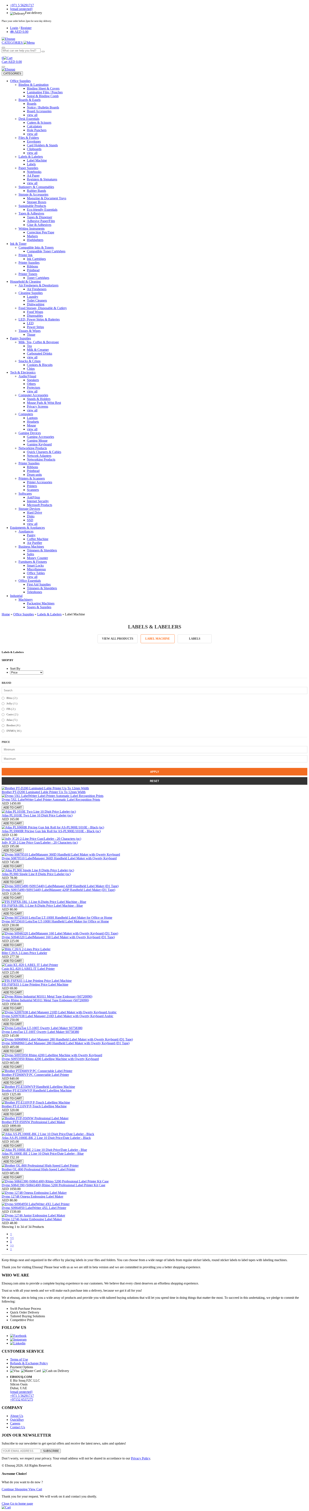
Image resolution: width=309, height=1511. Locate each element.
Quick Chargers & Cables (44, 452)
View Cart (35, 1489)
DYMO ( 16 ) (13, 730)
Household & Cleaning (25, 281)
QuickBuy (17, 1419)
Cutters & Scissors (39, 122)
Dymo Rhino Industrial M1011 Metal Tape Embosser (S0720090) (45, 1000)
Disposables (35, 315)
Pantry (31, 535)
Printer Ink (25, 255)
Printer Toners (27, 274)
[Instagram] (18, 1339)
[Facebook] (18, 1335)
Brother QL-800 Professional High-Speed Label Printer (38, 1169)
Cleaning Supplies (30, 293)
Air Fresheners (36, 289)
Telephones (34, 592)
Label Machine (37, 160)
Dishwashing (35, 304)
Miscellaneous (36, 569)
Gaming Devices (29, 433)
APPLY (154, 771)
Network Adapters (39, 455)
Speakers (33, 380)
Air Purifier (34, 543)
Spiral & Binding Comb (43, 96)
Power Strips (35, 327)
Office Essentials (29, 580)
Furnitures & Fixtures (32, 561)
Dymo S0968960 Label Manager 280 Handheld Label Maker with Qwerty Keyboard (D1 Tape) (65, 1043)
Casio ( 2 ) (12, 714)
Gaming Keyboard (39, 444)
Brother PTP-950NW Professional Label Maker (33, 1122)
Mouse (31, 425)
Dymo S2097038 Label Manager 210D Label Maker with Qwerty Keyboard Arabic (57, 1016)
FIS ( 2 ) (10, 708)
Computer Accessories (33, 395)
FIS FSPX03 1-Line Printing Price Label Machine (35, 984)
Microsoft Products (39, 505)
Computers (25, 414)
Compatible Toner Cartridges (46, 251)
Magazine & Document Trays (46, 198)
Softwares (25, 493)
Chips (31, 368)
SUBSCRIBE (51, 1451)
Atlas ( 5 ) (11, 719)
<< (12, 1237)
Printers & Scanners (31, 478)
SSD (30, 520)
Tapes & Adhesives (31, 213)
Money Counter (37, 558)
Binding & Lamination (33, 84)
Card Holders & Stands (42, 145)
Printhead (33, 270)
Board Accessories (39, 111)
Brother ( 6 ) (13, 725)
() (19, 31)
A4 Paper (33, 175)
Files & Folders (28, 137)
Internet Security (38, 501)
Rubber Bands (36, 190)
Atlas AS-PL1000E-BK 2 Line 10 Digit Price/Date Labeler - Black (46, 1138)
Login (14, 28)
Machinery (25, 599)
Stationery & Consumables (36, 187)
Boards (31, 103)
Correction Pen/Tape (40, 232)
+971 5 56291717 (22, 1395)
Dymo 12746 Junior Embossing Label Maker (32, 1219)
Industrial (16, 596)
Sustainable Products (32, 206)
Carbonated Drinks (39, 353)
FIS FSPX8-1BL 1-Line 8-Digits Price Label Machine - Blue (42, 905)
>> (12, 1245)
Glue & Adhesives (39, 225)
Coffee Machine (37, 539)
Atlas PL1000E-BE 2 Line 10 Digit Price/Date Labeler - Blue (43, 1153)
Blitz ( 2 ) (11, 698)
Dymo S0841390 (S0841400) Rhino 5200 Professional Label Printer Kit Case (53, 1185)
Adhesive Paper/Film (41, 221)
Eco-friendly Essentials (42, 209)
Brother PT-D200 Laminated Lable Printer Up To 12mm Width (44, 792)
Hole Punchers (36, 130)
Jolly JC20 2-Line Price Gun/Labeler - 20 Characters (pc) (40, 842)
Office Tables (36, 573)
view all (32, 115)
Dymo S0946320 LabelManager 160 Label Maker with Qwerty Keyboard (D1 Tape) (58, 937)
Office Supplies (20, 81)
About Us (16, 1416)
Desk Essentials (28, 119)
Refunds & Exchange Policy (29, 1363)
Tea (29, 346)
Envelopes (34, 141)
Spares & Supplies (39, 607)
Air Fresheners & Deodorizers (38, 285)
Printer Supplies (29, 262)
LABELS (194, 638)
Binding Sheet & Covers (43, 88)
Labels (31, 164)
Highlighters (35, 240)
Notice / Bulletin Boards (43, 107)
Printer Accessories (39, 482)
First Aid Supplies (39, 584)
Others (31, 384)
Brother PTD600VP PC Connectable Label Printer (35, 1074)
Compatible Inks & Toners (36, 247)
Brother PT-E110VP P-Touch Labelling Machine (34, 1106)
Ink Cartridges (36, 259)
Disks (30, 516)
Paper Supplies (28, 168)
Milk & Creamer (38, 349)
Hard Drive (34, 512)
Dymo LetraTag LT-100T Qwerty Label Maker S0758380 (40, 1032)
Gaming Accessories (40, 437)
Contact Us (17, 1427)
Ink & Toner (18, 243)
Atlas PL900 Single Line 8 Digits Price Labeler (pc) (36, 874)
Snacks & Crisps (29, 361)
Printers (32, 486)
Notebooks (34, 172)
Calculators (34, 126)
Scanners (33, 490)
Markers (32, 236)
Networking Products (32, 448)
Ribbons (32, 266)
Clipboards (34, 149)
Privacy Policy (140, 1458)
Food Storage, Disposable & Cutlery (42, 308)
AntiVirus (33, 497)
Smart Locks (35, 565)
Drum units (34, 474)
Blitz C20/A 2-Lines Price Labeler (24, 953)
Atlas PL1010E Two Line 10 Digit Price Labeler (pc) (37, 815)
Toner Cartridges (38, 278)
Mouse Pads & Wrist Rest (44, 402)
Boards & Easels (29, 100)
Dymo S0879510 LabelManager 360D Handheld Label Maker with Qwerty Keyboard (59, 858)
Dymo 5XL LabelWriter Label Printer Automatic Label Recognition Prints (51, 799)
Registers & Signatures (42, 179)
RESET (154, 781)
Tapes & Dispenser (39, 217)
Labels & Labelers (30, 156)
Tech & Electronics (23, 372)
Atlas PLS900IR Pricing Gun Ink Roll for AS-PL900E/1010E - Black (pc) (51, 831)
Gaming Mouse (37, 440)
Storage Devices (29, 508)
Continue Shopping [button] (15, 1489)
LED (30, 323)
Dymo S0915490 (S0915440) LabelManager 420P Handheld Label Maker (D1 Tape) (58, 890)
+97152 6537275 (21, 1399)
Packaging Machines (40, 603)
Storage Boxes (36, 202)
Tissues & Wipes (29, 331)
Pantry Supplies (20, 338)
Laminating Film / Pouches (45, 92)
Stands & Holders (38, 399)
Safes (30, 554)
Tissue (31, 334)
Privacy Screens (37, 406)
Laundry (32, 296)
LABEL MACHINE (157, 638)
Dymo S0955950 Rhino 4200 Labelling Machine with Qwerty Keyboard (50, 1059)
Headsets (33, 421)
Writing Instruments (31, 228)
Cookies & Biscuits (40, 365)
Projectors (33, 387)
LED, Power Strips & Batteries (39, 319)
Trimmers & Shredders (42, 550)
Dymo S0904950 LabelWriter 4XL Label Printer (34, 1208)
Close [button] (6, 1503)
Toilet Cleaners (37, 300)
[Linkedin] (17, 1343)
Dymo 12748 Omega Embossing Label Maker (32, 1196)
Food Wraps (35, 312)
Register (26, 28)
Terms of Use (19, 1359)
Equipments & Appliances (27, 527)
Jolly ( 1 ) (11, 703)
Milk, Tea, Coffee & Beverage (38, 342)
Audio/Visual (27, 376)
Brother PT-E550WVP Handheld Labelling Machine (37, 1090)
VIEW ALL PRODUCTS (117, 638)
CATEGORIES (12, 73)
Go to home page (21, 1503)
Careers (15, 1423)
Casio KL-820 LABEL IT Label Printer (28, 968)
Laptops (32, 418)
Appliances (25, 531)
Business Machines (31, 546)
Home (6, 614)
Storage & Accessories (33, 194)
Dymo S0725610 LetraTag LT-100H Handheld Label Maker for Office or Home (55, 921)
